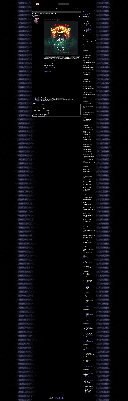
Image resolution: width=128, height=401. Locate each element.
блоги (76, 8)
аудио (55, 8)
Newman (62, 398)
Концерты (41, 11)
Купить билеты (89, 265)
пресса (66, 8)
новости (45, 8)
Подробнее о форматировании (37, 102)
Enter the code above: (37, 113)
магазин (73, 8)
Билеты (49, 71)
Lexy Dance (57, 398)
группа (52, 8)
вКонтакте (46, 71)
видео (58, 8)
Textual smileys (37, 100)
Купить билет (85, 257)
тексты (63, 8)
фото (60, 8)
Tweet (46, 73)
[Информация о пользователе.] (36, 24)
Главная (33, 11)
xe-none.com (61, 397)
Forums (37, 11)
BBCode (40, 98)
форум (79, 8)
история (48, 8)
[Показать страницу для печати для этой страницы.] (80, 16)
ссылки (69, 8)
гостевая (82, 8)
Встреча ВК (88, 25)
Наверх (34, 76)
